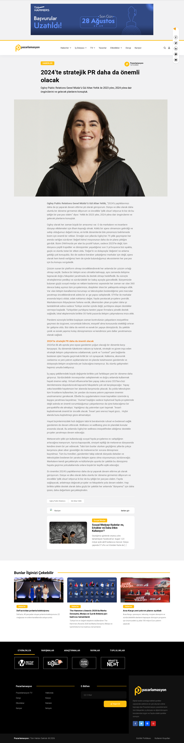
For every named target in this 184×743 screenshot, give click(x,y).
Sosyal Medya (99, 520)
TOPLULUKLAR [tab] (117, 650)
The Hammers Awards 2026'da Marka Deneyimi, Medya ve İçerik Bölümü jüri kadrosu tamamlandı (88, 613)
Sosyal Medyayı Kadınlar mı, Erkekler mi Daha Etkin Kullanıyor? (108, 527)
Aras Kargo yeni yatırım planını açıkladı (142, 610)
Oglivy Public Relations (57, 501)
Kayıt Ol (116, 704)
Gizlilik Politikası (143, 738)
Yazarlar (103, 48)
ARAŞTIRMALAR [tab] (72, 650)
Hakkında (49, 693)
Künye (48, 698)
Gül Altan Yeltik (76, 501)
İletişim (48, 708)
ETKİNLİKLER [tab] (24, 650)
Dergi (128, 48)
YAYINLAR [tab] (95, 650)
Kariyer (138, 48)
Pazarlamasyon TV (24, 693)
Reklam (48, 703)
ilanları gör (125, 511)
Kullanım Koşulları (162, 738)
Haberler (65, 48)
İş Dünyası (80, 48)
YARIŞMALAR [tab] (47, 650)
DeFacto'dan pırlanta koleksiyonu (33, 610)
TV (91, 48)
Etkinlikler (115, 48)
